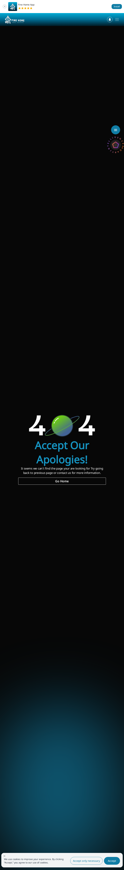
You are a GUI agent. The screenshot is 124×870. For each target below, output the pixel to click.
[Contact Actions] (115, 129)
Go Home (62, 481)
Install (117, 6)
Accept (112, 861)
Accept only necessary (86, 861)
